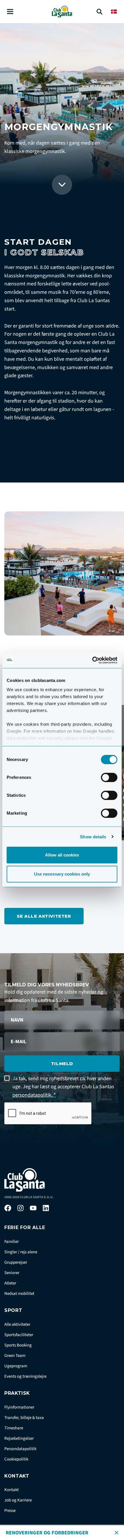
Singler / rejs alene (20, 1252)
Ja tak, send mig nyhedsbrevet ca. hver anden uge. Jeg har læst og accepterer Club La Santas (63, 1087)
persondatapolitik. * (34, 1095)
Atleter (10, 1283)
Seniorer (11, 1273)
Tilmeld (62, 1063)
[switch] (109, 777)
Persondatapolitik (20, 1449)
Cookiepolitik (16, 1459)
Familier (11, 1242)
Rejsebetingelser (19, 1438)
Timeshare (13, 1428)
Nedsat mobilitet (19, 1294)
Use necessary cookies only (62, 874)
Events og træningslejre (25, 1376)
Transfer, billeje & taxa (24, 1418)
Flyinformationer (19, 1407)
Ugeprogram (15, 1366)
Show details (93, 836)
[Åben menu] (10, 11)
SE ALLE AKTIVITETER (44, 916)
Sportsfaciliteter (18, 1335)
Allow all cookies (62, 854)
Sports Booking (18, 1345)
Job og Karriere (18, 1500)
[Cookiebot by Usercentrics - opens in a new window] (92, 660)
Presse (10, 1511)
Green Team (14, 1356)
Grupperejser (15, 1262)
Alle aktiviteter (17, 1324)
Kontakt (11, 1490)
